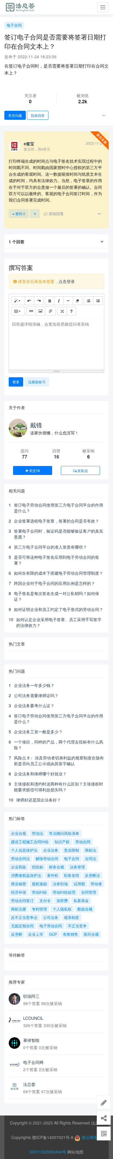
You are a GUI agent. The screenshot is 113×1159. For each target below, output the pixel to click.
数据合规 (84, 909)
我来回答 (38, 115)
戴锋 (36, 424)
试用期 (79, 883)
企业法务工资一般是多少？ (38, 731)
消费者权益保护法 (26, 875)
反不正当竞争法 (24, 917)
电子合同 (14, 25)
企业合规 (18, 833)
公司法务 (50, 917)
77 (24, 456)
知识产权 (62, 841)
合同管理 (88, 892)
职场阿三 (31, 996)
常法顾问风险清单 (64, 833)
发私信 (82, 470)
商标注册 (18, 909)
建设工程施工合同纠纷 (30, 841)
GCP (53, 934)
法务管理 (77, 867)
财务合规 (56, 867)
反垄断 (16, 934)
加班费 (62, 900)
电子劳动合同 (50, 925)
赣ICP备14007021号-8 (53, 1137)
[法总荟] (14, 1087)
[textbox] (56, 343)
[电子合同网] (14, 1065)
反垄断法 (92, 875)
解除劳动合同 (47, 858)
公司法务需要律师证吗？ (36, 695)
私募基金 (81, 900)
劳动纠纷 (39, 892)
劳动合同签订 (22, 900)
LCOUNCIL (33, 1018)
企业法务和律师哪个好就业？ (40, 774)
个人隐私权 (62, 909)
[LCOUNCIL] (14, 1021)
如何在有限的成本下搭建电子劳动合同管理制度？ (58, 573)
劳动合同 (82, 841)
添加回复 (56, 213)
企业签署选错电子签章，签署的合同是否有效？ (56, 521)
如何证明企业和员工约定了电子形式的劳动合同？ (58, 609)
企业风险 (18, 867)
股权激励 (39, 883)
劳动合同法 (20, 858)
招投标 (37, 867)
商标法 (90, 850)
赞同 (19, 213)
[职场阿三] (14, 999)
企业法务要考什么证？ (34, 705)
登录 (15, 381)
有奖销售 (70, 934)
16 (56, 456)
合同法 (90, 858)
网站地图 (75, 1152)
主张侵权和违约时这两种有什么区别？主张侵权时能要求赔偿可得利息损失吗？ (58, 786)
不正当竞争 (77, 925)
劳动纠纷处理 (64, 892)
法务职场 (60, 883)
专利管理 (39, 909)
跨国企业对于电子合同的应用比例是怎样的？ (54, 583)
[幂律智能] (14, 1043)
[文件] (50, 310)
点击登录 (67, 281)
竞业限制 (71, 850)
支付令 (45, 900)
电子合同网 (33, 1062)
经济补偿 (18, 892)
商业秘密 (18, 883)
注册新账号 (36, 381)
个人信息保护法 (24, 850)
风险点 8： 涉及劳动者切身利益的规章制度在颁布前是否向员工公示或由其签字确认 (59, 760)
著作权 (52, 875)
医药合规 (91, 934)
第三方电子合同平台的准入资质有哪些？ (50, 547)
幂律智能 (31, 1040)
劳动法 (37, 833)
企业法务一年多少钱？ (34, 685)
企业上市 (35, 934)
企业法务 (50, 850)
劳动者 (96, 883)
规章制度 (71, 917)
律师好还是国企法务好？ (38, 800)
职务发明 (71, 875)
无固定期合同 (22, 925)
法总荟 (29, 1084)
